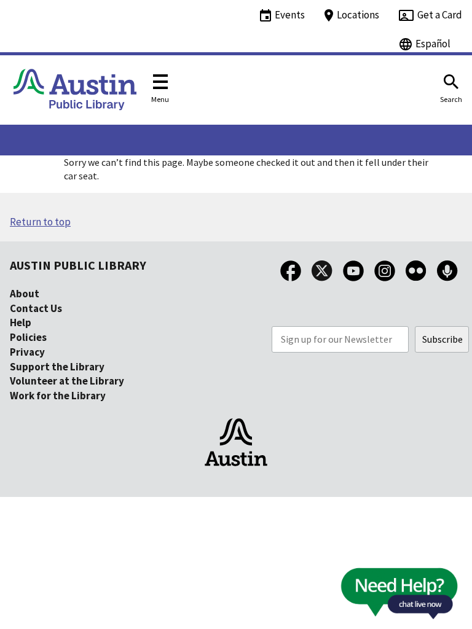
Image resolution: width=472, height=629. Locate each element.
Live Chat (370, 597)
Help (20, 322)
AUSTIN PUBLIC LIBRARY (78, 265)
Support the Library (57, 366)
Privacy (27, 352)
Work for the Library (58, 395)
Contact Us (36, 308)
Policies (28, 337)
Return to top (40, 222)
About (24, 293)
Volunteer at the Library (67, 381)
